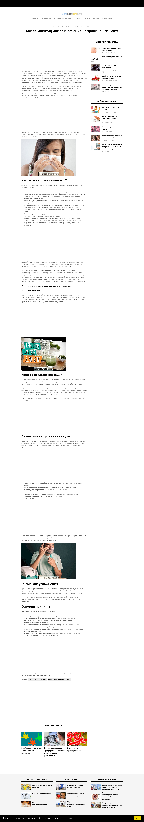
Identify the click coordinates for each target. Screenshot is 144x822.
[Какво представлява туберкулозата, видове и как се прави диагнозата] (54, 739)
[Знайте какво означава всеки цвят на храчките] (31, 739)
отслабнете (42, 679)
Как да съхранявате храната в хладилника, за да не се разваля (112, 805)
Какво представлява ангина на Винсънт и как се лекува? (111, 797)
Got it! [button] (137, 818)
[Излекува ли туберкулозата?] (77, 739)
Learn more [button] (68, 818)
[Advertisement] (54, 49)
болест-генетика (91, 18)
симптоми (107, 18)
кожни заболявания (41, 18)
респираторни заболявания (73, 26)
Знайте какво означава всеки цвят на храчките (31, 750)
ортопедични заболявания (67, 18)
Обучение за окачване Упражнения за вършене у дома (76, 804)
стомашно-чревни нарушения (59, 679)
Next (90, 738)
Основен (57, 26)
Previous (18, 738)
